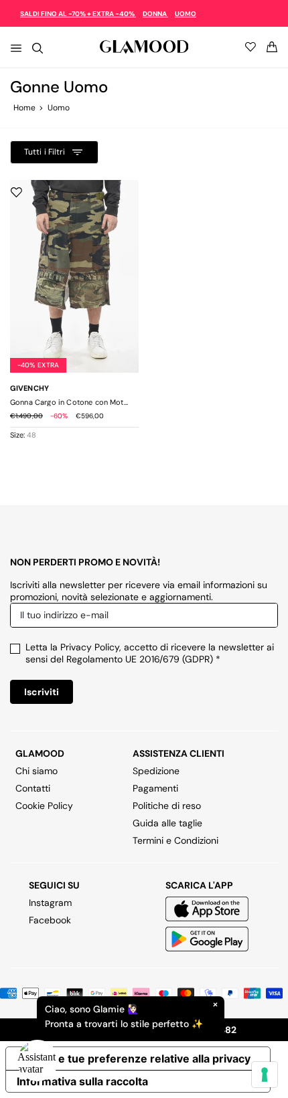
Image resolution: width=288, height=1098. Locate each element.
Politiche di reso (167, 806)
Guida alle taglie (167, 823)
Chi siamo (36, 771)
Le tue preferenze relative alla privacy (151, 1058)
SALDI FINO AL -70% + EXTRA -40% (78, 13)
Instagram (50, 903)
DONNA (155, 13)
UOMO (185, 13)
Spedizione (156, 771)
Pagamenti (155, 788)
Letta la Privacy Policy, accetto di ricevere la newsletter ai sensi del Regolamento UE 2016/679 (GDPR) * (149, 653)
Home (24, 107)
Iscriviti (41, 692)
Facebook (50, 920)
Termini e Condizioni (175, 840)
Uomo (59, 107)
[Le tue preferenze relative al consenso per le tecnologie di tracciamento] (264, 1074)
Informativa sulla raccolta (82, 1081)
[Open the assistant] (37, 1060)
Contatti (32, 788)
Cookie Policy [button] (44, 806)
